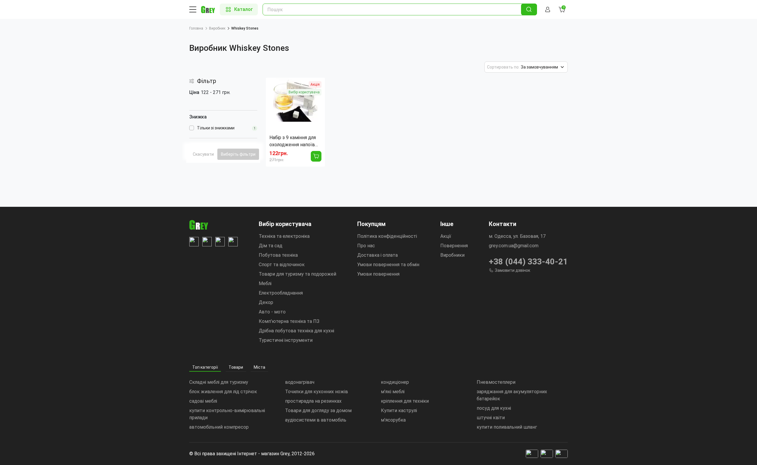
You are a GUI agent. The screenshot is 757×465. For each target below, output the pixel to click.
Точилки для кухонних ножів (316, 391)
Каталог (243, 9)
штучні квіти (491, 417)
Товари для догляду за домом (318, 410)
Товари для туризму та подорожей (297, 274)
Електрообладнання (281, 293)
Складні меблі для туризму (218, 382)
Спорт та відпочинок (282, 264)
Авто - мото (272, 312)
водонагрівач (299, 382)
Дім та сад (270, 245)
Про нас (366, 245)
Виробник (217, 28)
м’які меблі (393, 391)
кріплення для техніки (405, 401)
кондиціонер (395, 382)
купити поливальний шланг (507, 427)
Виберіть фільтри (238, 154)
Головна (196, 28)
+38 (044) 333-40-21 (528, 261)
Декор (266, 302)
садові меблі (203, 401)
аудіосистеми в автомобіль (315, 420)
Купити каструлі (399, 410)
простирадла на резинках (313, 401)
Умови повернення (378, 274)
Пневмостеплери (496, 382)
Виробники (452, 255)
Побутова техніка (278, 255)
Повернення (454, 245)
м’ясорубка (393, 420)
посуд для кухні (494, 408)
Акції (445, 236)
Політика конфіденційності (387, 236)
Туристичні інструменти (286, 340)
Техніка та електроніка (284, 236)
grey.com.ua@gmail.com (513, 245)
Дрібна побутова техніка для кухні (296, 331)
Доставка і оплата (377, 255)
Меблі (265, 283)
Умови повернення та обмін (388, 264)
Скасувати (203, 154)
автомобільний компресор (219, 427)
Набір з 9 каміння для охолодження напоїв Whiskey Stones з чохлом (292, 141)
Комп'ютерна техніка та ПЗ (289, 321)
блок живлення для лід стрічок (223, 391)
